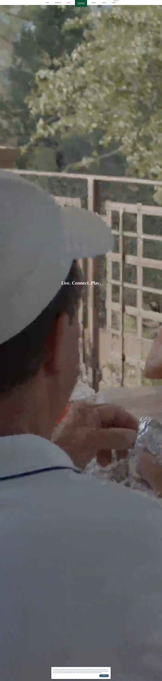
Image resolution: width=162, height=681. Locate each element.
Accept (104, 675)
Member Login (116, 0)
